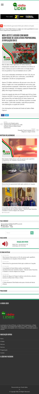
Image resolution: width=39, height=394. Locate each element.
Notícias (2, 344)
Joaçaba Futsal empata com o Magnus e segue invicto (26, 130)
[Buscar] (31, 232)
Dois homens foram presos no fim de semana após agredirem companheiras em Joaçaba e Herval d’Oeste (18, 159)
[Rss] (19, 389)
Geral (7, 29)
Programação (3, 350)
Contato (2, 353)
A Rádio (2, 341)
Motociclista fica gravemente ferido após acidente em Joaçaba (19, 25)
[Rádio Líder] (19, 6)
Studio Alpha (24, 387)
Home (3, 29)
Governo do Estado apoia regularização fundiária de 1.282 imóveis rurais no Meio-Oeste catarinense (13, 124)
